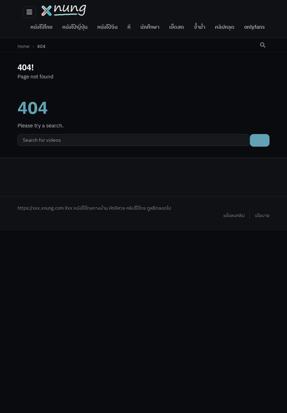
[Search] (262, 45)
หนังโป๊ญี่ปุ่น (75, 27)
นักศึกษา (149, 27)
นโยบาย (262, 215)
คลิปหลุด (224, 27)
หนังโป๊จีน (107, 27)
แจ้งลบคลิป (234, 215)
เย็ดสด (176, 27)
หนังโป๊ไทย (41, 27)
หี (129, 27)
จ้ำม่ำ (199, 27)
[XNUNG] (63, 11)
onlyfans (254, 27)
